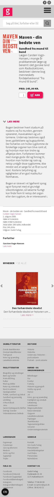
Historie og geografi (35, 386)
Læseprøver (8, 487)
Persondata (32, 455)
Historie (30, 349)
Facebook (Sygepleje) (12, 476)
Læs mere (13, 121)
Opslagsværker (9, 391)
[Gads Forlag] (7, 12)
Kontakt (30, 442)
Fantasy (30, 383)
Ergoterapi (7, 442)
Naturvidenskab (34, 410)
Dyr (28, 378)
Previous (1, 285)
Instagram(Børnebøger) (13, 484)
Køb (37, 95)
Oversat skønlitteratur (12, 352)
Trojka (5, 458)
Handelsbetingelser (35, 450)
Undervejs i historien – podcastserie (36, 356)
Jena (5, 405)
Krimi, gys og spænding (37, 397)
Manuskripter (32, 447)
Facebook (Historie (11, 474)
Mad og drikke (9, 383)
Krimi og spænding (11, 357)
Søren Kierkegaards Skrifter (14, 408)
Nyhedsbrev (32, 458)
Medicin (6, 450)
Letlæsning (32, 402)
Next (52, 285)
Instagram (49, 2)
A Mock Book (8, 402)
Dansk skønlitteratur (11, 349)
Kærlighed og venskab (36, 400)
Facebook (44, 2)
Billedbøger (32, 375)
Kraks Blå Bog (9, 378)
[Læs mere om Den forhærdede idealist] (27, 288)
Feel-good (7, 354)
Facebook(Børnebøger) (13, 479)
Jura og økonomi (10, 447)
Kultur (5, 381)
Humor (30, 391)
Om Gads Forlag (34, 445)
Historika (31, 352)
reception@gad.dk (42, 484)
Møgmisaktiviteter (34, 408)
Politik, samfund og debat (14, 394)
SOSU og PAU (9, 453)
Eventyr (30, 381)
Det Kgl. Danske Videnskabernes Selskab (13, 412)
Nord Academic (9, 389)
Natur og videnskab (11, 386)
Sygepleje (7, 455)
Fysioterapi (7, 445)
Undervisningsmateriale (37, 429)
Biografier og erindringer (13, 373)
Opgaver (31, 413)
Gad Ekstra (32, 453)
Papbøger (31, 418)
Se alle (22, 263)
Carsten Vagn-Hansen (12, 213)
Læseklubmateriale (11, 360)
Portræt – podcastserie (37, 360)
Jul (28, 394)
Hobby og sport (34, 389)
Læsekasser (32, 405)
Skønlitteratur (33, 421)
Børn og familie (9, 375)
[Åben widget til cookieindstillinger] (5, 492)
